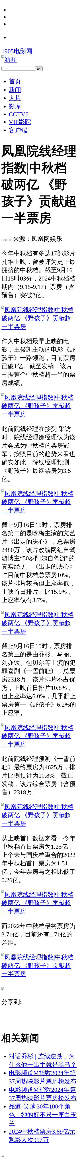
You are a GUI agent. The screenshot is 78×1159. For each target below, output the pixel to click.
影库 (15, 106)
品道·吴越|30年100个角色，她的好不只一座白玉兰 (43, 1114)
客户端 (18, 130)
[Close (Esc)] (2, 1156)
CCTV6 (18, 114)
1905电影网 (16, 51)
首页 (15, 81)
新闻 (15, 89)
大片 (15, 97)
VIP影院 (20, 121)
